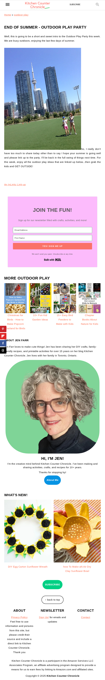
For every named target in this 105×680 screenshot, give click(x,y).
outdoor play (21, 15)
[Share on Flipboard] (3, 336)
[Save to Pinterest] (3, 329)
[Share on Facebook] (3, 343)
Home (7, 15)
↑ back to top (52, 599)
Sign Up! (44, 617)
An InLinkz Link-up (15, 184)
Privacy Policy (19, 617)
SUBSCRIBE (52, 584)
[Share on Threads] (3, 350)
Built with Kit (52, 259)
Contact (85, 617)
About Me (52, 480)
